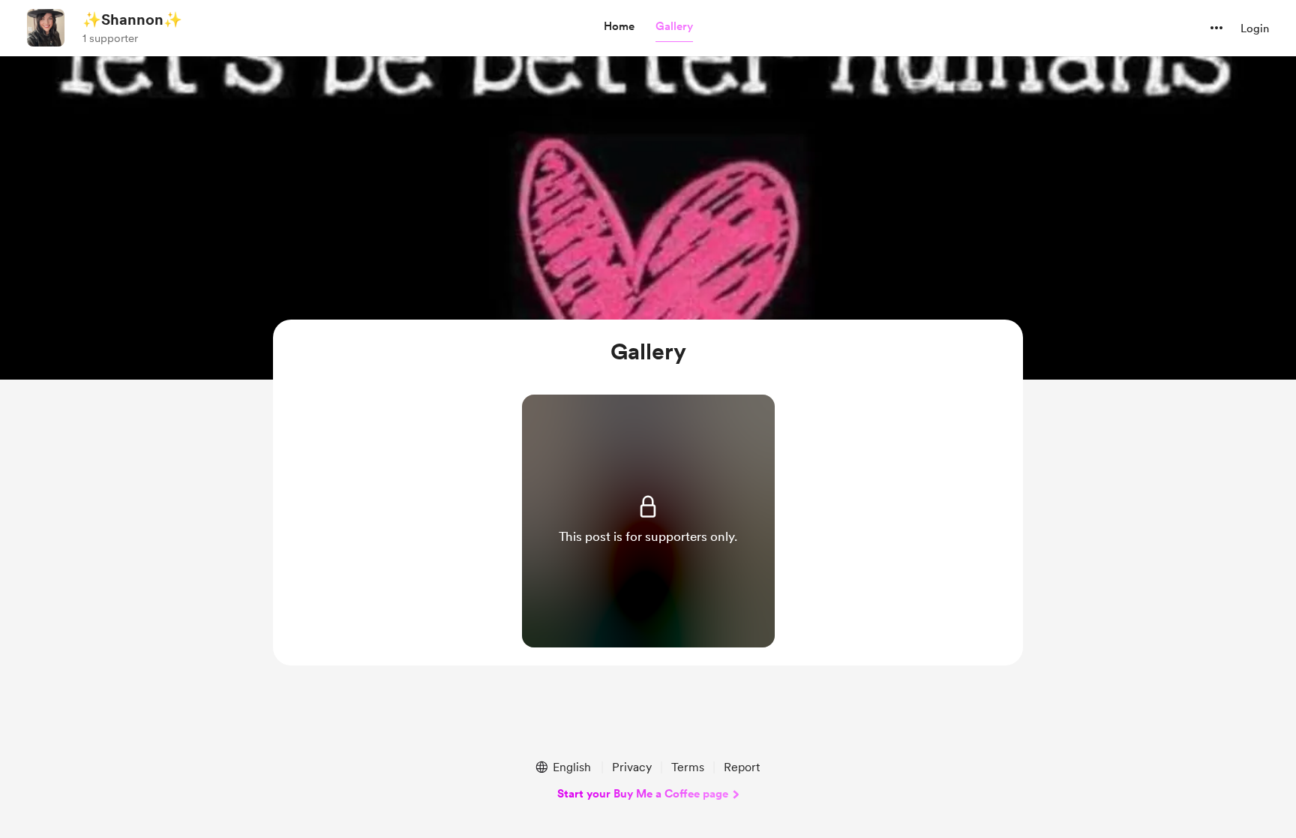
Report (742, 767)
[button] (619, 27)
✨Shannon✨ (132, 20)
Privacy (632, 767)
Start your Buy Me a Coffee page (642, 793)
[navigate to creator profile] (45, 28)
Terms (687, 767)
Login (1254, 28)
